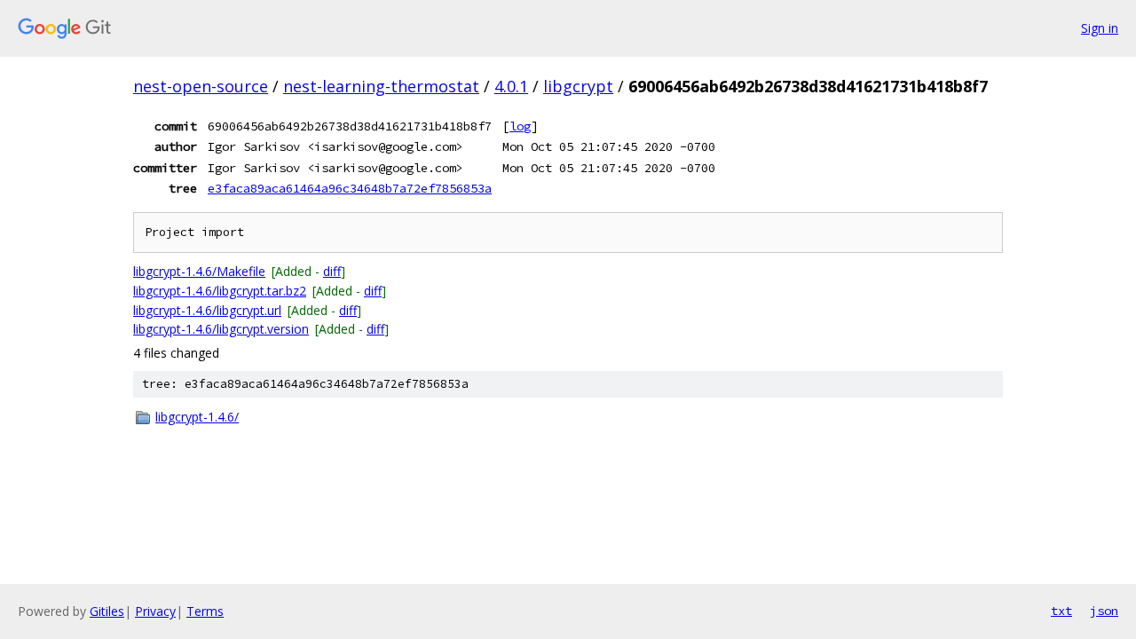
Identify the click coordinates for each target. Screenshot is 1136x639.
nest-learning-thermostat (381, 86)
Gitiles (107, 611)
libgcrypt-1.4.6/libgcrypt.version (221, 328)
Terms (205, 611)
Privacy (155, 611)
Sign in (1099, 28)
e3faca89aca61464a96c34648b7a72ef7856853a (350, 188)
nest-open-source (200, 86)
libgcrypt (578, 86)
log (520, 126)
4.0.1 (511, 86)
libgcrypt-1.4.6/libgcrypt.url (207, 310)
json (1104, 611)
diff (332, 271)
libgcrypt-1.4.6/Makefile (199, 271)
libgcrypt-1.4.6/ (197, 416)
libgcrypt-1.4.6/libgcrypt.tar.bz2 (219, 290)
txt (1061, 611)
